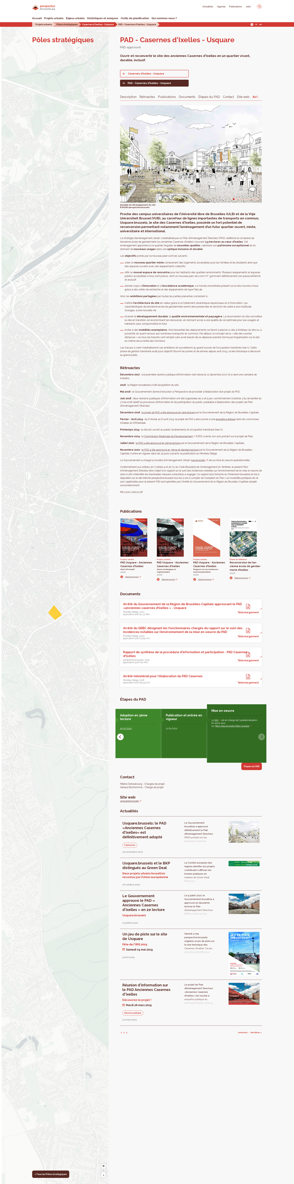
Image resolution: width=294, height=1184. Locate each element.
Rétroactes (147, 97)
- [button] (104, 1175)
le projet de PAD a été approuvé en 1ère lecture (168, 412)
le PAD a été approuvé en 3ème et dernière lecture (170, 449)
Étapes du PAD (209, 97)
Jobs (248, 6)
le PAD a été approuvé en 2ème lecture (158, 443)
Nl (256, 24)
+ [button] (104, 1170)
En (260, 24)
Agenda (221, 6)
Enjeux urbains (75, 18)
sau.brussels (198, 460)
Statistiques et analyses (102, 18)
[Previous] (120, 736)
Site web (243, 97)
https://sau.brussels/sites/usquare (232, 726)
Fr (252, 24)
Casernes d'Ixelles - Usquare (98, 24)
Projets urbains (54, 18)
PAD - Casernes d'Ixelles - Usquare (137, 24)
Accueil (37, 18)
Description (128, 97)
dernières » (256, 1032)
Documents (187, 97)
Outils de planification (135, 18)
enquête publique (226, 419)
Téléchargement (132, 577)
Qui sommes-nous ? (164, 18)
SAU (216, 720)
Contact (228, 97)
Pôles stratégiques (67, 24)
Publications (235, 6)
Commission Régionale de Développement (168, 436)
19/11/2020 (126, 728)
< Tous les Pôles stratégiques (51, 1174)
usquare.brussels (129, 801)
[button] (103, 1166)
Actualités (207, 6)
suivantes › (243, 1032)
